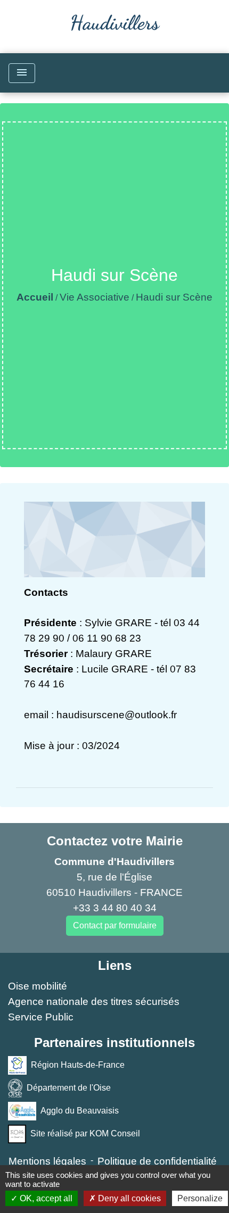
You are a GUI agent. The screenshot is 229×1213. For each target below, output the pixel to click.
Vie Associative (94, 297)
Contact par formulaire (115, 925)
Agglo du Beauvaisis (79, 1110)
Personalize (200, 1198)
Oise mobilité (37, 986)
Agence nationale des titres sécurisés (93, 1001)
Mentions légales (47, 1161)
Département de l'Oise (69, 1087)
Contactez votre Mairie (115, 841)
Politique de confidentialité (157, 1161)
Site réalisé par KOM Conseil (85, 1133)
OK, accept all (45, 1198)
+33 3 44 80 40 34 (115, 907)
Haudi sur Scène (174, 297)
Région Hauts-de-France (78, 1064)
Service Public (40, 1017)
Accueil (35, 297)
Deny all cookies (128, 1198)
